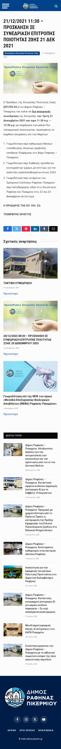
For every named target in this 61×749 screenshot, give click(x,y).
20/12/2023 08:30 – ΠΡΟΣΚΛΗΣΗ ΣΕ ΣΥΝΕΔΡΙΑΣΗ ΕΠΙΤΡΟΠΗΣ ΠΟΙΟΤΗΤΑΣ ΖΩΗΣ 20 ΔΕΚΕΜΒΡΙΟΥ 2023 (27, 339)
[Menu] (5, 6)
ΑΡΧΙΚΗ (11, 730)
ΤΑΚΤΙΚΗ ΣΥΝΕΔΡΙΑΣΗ (17, 283)
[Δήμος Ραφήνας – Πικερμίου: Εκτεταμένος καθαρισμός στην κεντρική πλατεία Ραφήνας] (13, 548)
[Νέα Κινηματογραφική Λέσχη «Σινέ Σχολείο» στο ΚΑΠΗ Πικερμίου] (13, 629)
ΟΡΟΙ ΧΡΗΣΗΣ (27, 730)
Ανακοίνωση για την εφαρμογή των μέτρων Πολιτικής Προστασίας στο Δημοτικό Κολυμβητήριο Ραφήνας (41, 574)
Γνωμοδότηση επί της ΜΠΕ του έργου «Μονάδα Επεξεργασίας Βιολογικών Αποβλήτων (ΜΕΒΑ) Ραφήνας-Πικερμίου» (30, 400)
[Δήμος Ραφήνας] (30, 6)
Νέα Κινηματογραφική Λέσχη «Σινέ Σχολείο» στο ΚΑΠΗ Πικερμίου (40, 629)
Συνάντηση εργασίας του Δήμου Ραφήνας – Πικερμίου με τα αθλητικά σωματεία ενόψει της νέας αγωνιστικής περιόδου (40, 652)
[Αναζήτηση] (56, 6)
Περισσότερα (10, 293)
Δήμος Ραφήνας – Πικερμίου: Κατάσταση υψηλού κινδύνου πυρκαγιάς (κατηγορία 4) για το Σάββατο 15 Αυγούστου (41, 486)
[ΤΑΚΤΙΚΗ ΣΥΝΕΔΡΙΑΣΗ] (30, 263)
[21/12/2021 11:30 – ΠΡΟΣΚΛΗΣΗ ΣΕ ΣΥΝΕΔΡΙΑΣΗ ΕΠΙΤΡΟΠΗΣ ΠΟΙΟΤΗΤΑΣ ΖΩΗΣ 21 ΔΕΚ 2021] (30, 92)
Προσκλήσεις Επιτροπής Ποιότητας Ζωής (21, 53)
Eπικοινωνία (46, 730)
